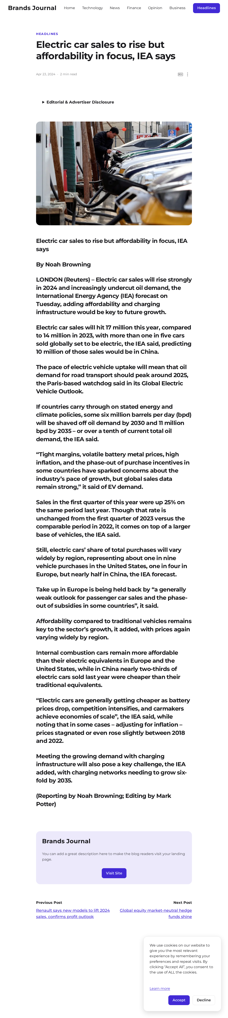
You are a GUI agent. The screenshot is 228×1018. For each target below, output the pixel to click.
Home (69, 8)
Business (177, 8)
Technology (92, 8)
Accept (179, 1000)
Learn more (160, 988)
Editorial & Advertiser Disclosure (80, 102)
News (115, 8)
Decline (204, 1000)
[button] (187, 74)
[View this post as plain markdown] (180, 74)
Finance (134, 8)
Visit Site (114, 873)
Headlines (206, 8)
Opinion (155, 8)
